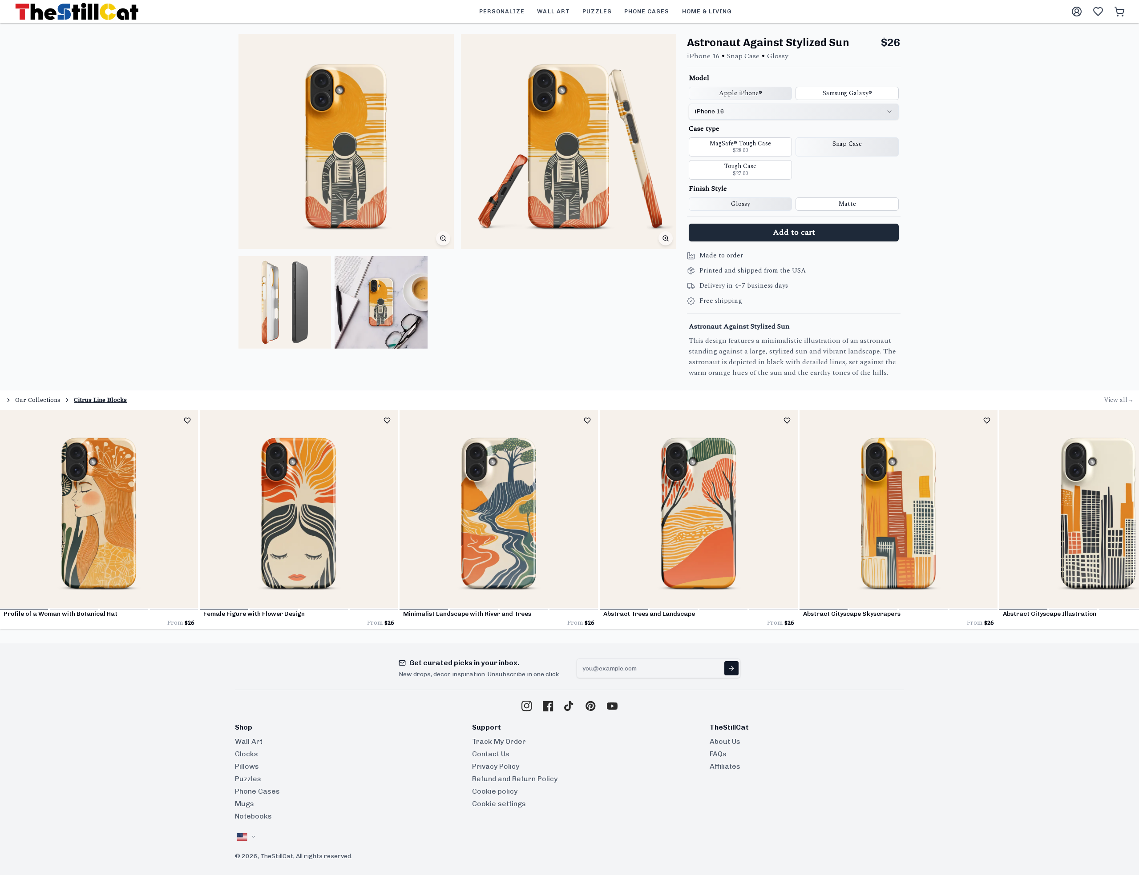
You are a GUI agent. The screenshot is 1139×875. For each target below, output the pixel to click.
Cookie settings (499, 803)
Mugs (244, 803)
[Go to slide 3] (124, 609)
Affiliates (725, 766)
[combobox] (794, 112)
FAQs (718, 754)
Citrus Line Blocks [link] (100, 400)
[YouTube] (612, 706)
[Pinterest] (591, 706)
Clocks (246, 754)
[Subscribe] (731, 668)
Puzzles (248, 779)
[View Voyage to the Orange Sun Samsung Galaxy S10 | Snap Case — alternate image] (284, 302)
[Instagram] (526, 706)
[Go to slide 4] (174, 609)
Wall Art (249, 741)
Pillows (247, 766)
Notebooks (253, 816)
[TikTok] (569, 706)
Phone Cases (257, 791)
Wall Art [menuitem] (553, 11)
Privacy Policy (495, 766)
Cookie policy (494, 791)
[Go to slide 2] (74, 609)
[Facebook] (548, 706)
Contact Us (490, 754)
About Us (725, 741)
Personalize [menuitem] (502, 11)
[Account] (1077, 11)
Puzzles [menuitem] (597, 11)
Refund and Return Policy (514, 779)
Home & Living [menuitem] (707, 11)
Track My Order (499, 741)
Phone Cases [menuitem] (646, 11)
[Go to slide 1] (24, 609)
